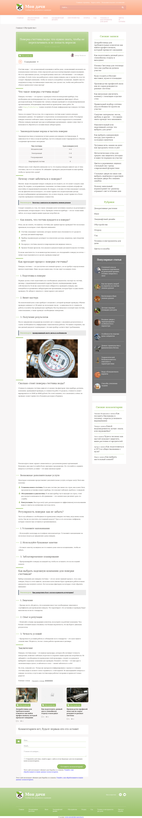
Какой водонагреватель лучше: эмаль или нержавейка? (108, 428)
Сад (95, 18)
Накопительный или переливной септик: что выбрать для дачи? (105, 127)
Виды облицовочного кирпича (109, 373)
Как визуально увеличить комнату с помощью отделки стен (108, 96)
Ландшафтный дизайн (58, 19)
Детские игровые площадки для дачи (109, 309)
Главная (20, 18)
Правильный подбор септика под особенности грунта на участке (108, 106)
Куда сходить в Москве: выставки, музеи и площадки (108, 77)
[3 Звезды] (49, 681)
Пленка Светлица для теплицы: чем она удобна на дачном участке (109, 68)
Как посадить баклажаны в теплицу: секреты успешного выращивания (108, 417)
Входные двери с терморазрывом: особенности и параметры (108, 322)
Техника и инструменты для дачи (106, 19)
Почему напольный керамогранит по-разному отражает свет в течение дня (107, 188)
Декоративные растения (33, 19)
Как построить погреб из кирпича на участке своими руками (110, 286)
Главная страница (83, 2)
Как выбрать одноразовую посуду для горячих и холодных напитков (106, 137)
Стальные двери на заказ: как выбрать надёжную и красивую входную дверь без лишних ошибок (108, 177)
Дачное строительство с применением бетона (111, 347)
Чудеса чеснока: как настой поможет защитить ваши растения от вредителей (108, 438)
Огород (87, 18)
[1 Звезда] (46, 681)
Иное (45, 18)
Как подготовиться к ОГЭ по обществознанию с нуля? (109, 449)
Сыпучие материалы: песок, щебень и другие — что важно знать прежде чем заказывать (108, 116)
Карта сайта (95, 2)
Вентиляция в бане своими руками (108, 297)
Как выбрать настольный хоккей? (105, 458)
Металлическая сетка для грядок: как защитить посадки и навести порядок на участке (108, 155)
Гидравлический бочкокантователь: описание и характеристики (108, 360)
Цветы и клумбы (122, 19)
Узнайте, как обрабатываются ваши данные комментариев (49, 771)
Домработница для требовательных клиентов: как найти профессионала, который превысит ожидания (108, 46)
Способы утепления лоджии (109, 384)
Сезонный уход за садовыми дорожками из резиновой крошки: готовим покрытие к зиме (110, 271)
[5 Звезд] (52, 681)
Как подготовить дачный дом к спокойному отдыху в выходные (108, 57)
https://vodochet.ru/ (31, 107)
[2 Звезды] (47, 681)
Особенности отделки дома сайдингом (110, 335)
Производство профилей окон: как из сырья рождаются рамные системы (108, 86)
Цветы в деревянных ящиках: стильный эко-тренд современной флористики (108, 165)
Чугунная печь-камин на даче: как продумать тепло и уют (108, 146)
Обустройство (74, 18)
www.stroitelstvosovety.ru (74, 817)
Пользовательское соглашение (113, 2)
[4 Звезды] (50, 681)
